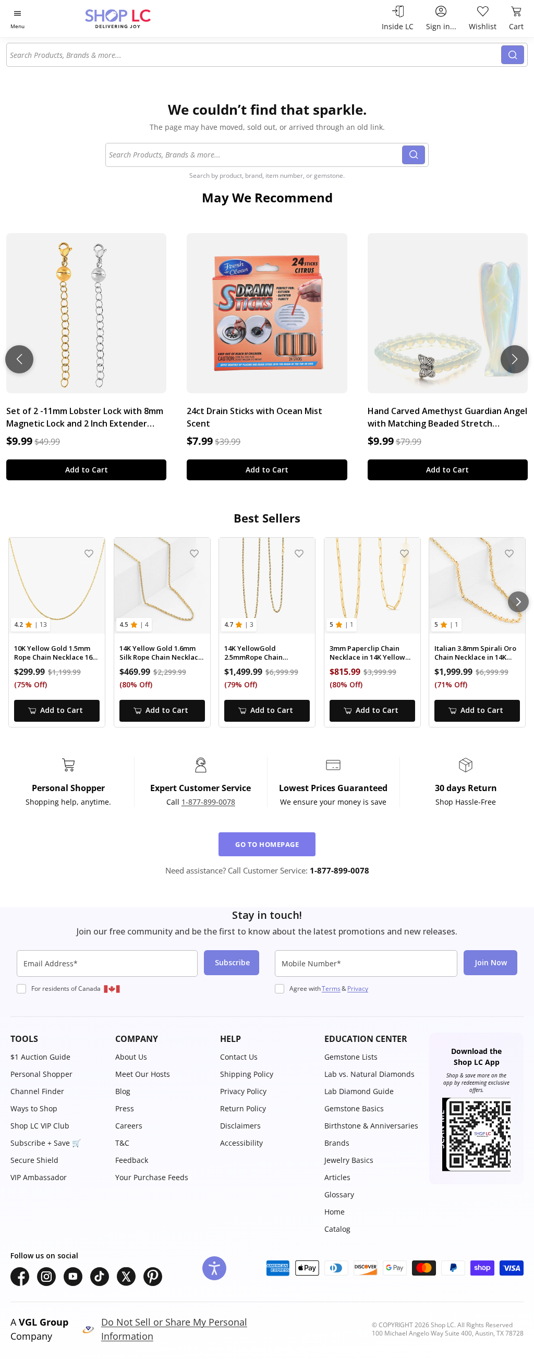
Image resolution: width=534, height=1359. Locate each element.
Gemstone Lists (351, 1057)
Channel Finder (37, 1091)
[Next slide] (515, 359)
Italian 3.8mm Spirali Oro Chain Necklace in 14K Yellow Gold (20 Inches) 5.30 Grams (475, 653)
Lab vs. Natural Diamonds (369, 1074)
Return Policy (243, 1108)
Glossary (339, 1194)
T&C (122, 1143)
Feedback (131, 1160)
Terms (331, 988)
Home (334, 1212)
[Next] (518, 601)
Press (124, 1108)
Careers (128, 1126)
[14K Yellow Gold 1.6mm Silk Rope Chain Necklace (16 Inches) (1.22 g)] (162, 586)
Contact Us (239, 1057)
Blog (122, 1091)
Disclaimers (240, 1126)
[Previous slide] (19, 359)
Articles (337, 1177)
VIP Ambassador (38, 1177)
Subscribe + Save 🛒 (45, 1143)
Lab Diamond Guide (359, 1091)
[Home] (136, 18)
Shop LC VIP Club (39, 1126)
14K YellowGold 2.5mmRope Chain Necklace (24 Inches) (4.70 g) (266, 653)
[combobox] (254, 54)
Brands (336, 1143)
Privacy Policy (243, 1091)
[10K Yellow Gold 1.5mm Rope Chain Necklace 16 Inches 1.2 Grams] (57, 586)
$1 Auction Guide (40, 1057)
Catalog (337, 1229)
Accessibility (241, 1143)
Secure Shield (34, 1160)
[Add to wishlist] (89, 553)
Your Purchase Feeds (151, 1177)
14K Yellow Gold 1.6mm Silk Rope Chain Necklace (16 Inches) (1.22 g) (160, 653)
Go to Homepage (267, 844)
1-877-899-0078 (208, 802)
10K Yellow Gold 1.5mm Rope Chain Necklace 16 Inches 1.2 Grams (53, 653)
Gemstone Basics (354, 1108)
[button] (57, 1039)
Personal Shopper (41, 1074)
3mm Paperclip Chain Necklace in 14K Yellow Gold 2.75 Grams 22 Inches (367, 653)
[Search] (512, 54)
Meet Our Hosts (142, 1074)
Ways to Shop (33, 1108)
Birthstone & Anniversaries (371, 1126)
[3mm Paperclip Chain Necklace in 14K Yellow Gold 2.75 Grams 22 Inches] (372, 586)
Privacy (357, 988)
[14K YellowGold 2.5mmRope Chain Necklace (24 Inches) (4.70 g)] (267, 586)
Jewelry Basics (348, 1160)
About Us (131, 1057)
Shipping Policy (246, 1074)
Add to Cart (86, 470)
